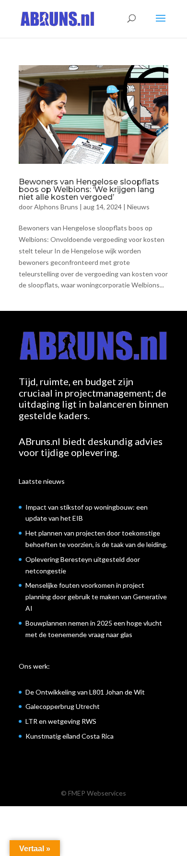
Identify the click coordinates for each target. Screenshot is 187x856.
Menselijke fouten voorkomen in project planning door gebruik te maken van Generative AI (96, 596)
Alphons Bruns (56, 207)
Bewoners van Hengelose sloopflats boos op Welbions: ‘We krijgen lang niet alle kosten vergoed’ (89, 189)
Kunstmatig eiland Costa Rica (69, 736)
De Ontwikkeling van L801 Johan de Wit (85, 692)
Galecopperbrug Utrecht (62, 706)
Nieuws (138, 207)
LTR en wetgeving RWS (60, 721)
